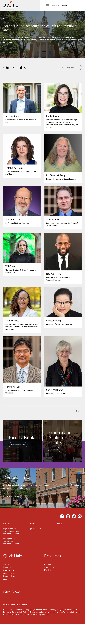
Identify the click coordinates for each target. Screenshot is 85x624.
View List (54, 450)
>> (81, 411)
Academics (8, 573)
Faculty (47, 564)
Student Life (8, 570)
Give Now (55, 5)
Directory (64, 5)
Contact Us (49, 567)
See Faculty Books (18, 445)
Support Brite (9, 576)
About (6, 564)
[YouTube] (80, 516)
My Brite (48, 570)
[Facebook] (62, 516)
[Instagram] (68, 516)
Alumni (6, 579)
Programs (7, 567)
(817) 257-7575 (36, 529)
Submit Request (14, 495)
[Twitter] (74, 516)
